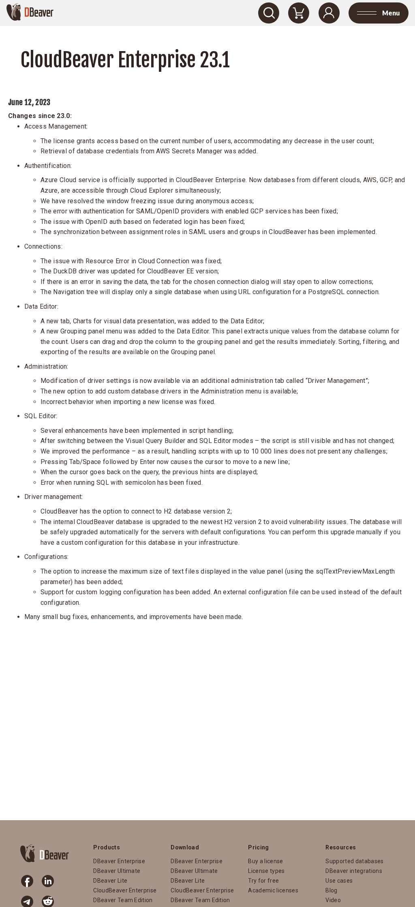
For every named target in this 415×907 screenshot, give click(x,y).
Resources (340, 847)
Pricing (258, 847)
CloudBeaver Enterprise (124, 890)
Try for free (263, 880)
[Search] (268, 13)
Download (185, 847)
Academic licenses (273, 890)
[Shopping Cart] (298, 13)
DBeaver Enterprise (119, 861)
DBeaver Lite (110, 880)
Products (106, 847)
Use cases (339, 880)
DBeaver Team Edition (122, 900)
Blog (331, 890)
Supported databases (354, 861)
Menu (391, 13)
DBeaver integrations (353, 871)
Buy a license (265, 861)
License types (266, 871)
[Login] (329, 13)
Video (333, 900)
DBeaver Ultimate (116, 871)
